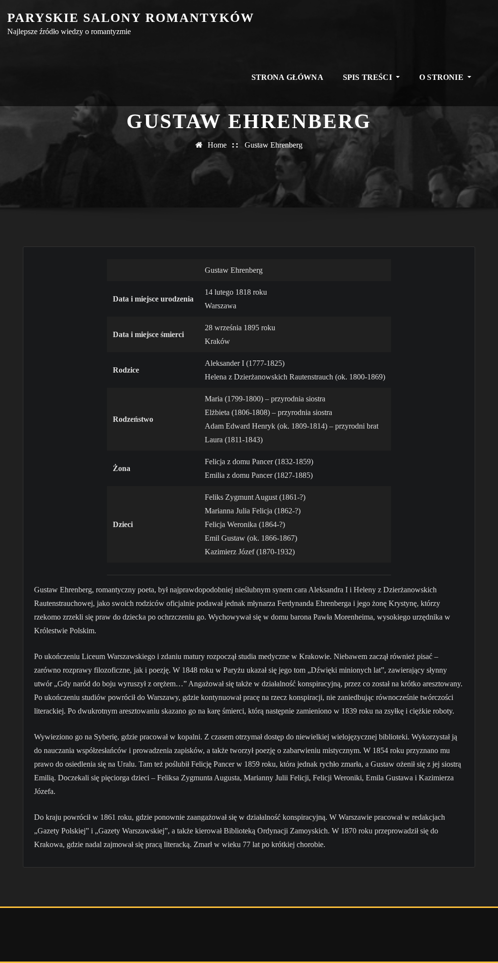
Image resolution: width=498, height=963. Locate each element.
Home (217, 145)
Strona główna (287, 77)
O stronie (442, 77)
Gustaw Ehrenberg (273, 145)
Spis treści (368, 77)
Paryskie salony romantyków (130, 18)
